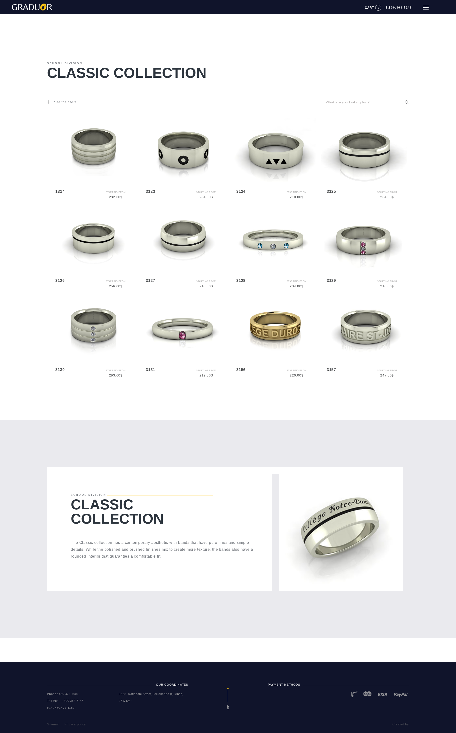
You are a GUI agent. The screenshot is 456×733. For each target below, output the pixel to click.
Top (228, 707)
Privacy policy (75, 724)
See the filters (65, 102)
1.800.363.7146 (399, 7)
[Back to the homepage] (26, 5)
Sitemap (53, 724)
